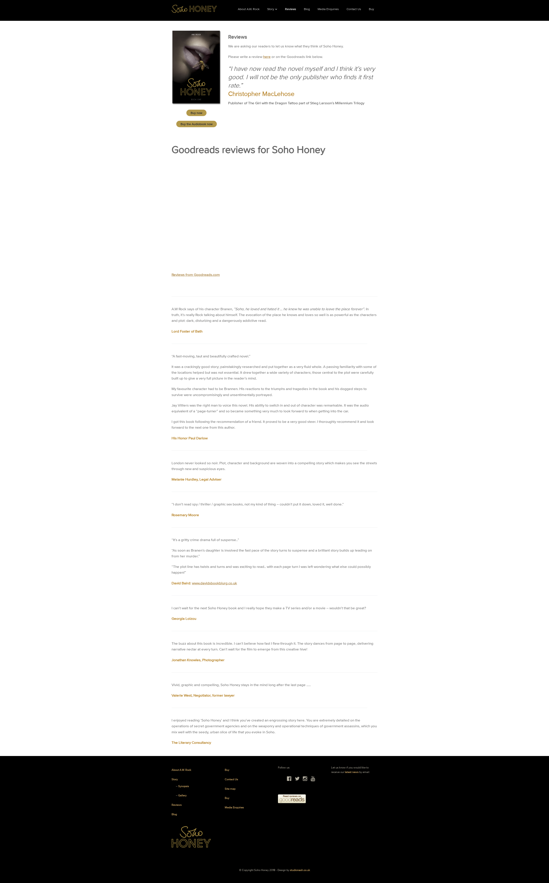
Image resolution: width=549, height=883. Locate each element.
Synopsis (183, 786)
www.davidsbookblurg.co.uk (214, 583)
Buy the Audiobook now (197, 124)
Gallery (182, 795)
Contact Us (354, 9)
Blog (307, 9)
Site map (230, 788)
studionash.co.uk (300, 870)
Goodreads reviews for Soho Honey (248, 149)
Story (270, 9)
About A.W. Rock (248, 9)
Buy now (196, 113)
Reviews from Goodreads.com (196, 274)
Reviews (290, 9)
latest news (352, 772)
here (267, 56)
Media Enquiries (328, 9)
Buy (371, 9)
